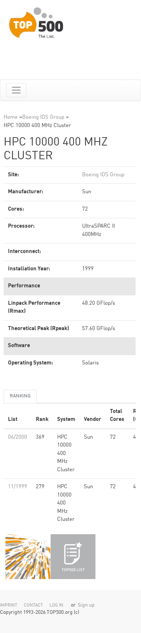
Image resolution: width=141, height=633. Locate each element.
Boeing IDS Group (43, 117)
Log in (56, 605)
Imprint (8, 605)
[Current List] (73, 556)
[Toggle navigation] (16, 90)
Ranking (20, 396)
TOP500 (27, 556)
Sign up (86, 605)
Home (11, 117)
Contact (33, 605)
